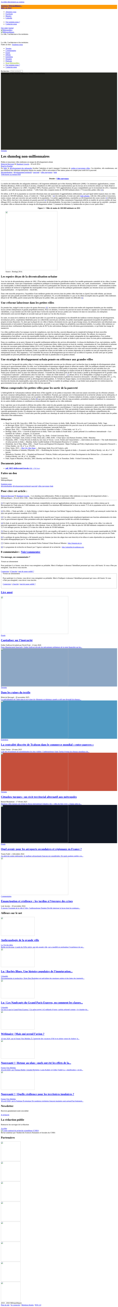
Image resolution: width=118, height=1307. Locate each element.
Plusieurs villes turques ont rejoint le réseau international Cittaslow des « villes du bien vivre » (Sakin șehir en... (41, 804)
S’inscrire (13, 571)
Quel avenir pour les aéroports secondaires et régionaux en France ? (41, 849)
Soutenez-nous (17, 45)
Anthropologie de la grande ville (20, 940)
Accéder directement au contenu (12, 2)
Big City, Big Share (28, 448)
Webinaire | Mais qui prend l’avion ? (22, 1033)
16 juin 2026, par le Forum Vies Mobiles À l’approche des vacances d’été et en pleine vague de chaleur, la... (40, 1039)
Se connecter (15, 1305)
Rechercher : (5, 71)
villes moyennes (46, 172)
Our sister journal (7, 28)
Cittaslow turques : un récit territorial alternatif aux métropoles (39, 796)
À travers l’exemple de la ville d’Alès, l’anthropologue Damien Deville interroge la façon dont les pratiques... (40, 908)
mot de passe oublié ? (26, 571)
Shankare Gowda (22, 164)
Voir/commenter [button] (30, 551)
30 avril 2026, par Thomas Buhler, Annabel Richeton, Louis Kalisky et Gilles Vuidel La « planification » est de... (42, 1070)
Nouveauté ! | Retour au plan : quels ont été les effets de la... (36, 1062)
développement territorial (23, 172)
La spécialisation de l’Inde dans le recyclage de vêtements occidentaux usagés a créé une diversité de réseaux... (41, 699)
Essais (3, 635)
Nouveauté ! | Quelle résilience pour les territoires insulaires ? (37, 1094)
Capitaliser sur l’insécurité (17, 640)
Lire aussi (7, 592)
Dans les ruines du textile (15, 692)
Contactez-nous (11, 67)
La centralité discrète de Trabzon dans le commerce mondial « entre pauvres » (47, 744)
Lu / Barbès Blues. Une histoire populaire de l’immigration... (37, 971)
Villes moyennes (62, 179)
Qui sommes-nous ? (13, 65)
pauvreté (36, 172)
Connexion (5, 571)
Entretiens (4, 740)
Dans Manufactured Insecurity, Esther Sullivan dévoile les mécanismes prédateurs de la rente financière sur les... (41, 647)
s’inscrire (15, 584)
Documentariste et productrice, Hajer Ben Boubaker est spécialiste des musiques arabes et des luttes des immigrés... (42, 978)
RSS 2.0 (38, 1305)
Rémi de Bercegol (7, 164)
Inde (5, 168)
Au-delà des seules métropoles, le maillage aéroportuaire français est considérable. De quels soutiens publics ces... (42, 856)
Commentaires (6, 896)
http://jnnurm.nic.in (75, 543)
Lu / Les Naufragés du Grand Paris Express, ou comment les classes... (42, 1002)
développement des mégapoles (21, 168)
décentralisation (6, 172)
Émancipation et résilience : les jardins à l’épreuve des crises (37, 901)
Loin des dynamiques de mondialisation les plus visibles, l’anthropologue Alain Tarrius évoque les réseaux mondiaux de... (45, 752)
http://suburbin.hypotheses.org (73, 547)
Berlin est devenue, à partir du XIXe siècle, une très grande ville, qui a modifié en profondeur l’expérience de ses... (42, 947)
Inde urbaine (84, 196)
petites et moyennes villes (80, 168)
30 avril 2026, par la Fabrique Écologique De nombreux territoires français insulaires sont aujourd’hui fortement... (42, 1101)
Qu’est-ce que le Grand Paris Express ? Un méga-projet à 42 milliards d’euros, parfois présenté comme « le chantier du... (44, 1010)
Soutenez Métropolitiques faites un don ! (11, 7)
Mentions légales (27, 1305)
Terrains (4, 151)
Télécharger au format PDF (11, 174)
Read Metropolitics (12, 63)
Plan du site (5, 1305)
